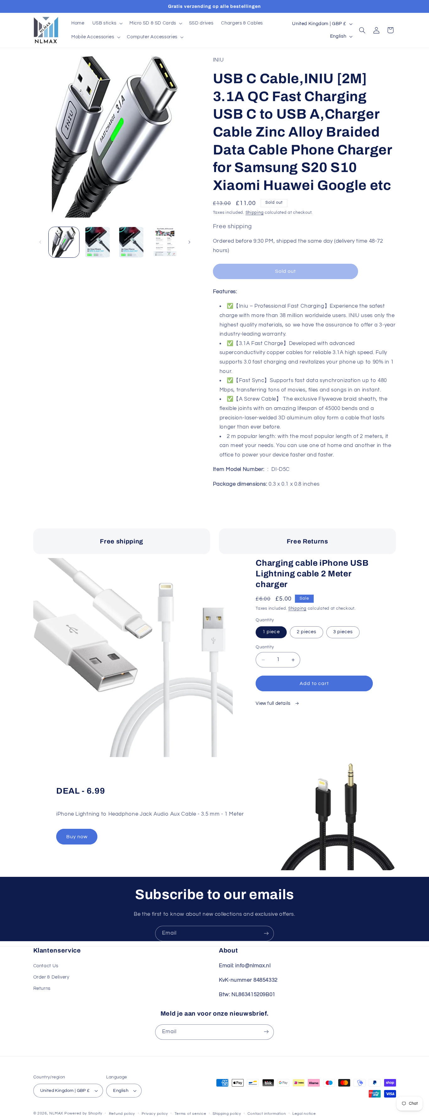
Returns (42, 988)
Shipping (255, 213)
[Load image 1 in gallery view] (64, 242)
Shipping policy (227, 1113)
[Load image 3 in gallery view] (131, 242)
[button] (106, 23)
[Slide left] (40, 242)
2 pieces (306, 632)
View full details (273, 703)
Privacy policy (155, 1113)
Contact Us (45, 965)
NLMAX (56, 1113)
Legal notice (304, 1113)
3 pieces (343, 632)
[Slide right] (189, 242)
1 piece (271, 632)
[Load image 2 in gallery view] (97, 242)
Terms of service (190, 1113)
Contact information (266, 1113)
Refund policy (122, 1113)
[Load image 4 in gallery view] (165, 242)
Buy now (77, 836)
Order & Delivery (51, 977)
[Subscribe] (266, 933)
